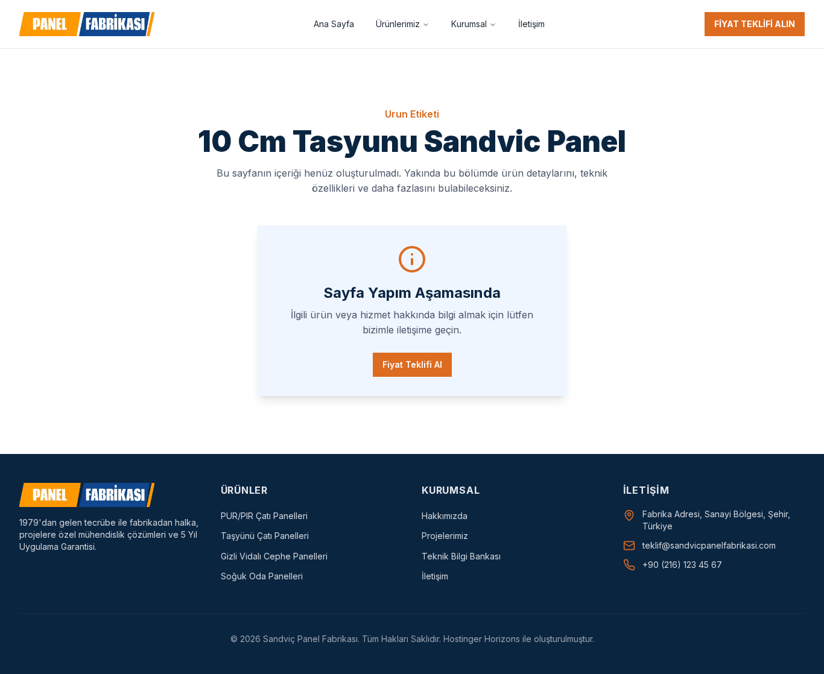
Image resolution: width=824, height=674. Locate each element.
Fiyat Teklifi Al (412, 364)
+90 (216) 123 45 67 (682, 564)
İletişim (531, 24)
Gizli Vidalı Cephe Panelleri (274, 556)
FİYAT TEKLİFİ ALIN (754, 24)
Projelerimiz (445, 536)
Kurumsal (469, 24)
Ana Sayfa (334, 24)
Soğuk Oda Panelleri (262, 576)
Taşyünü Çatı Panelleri (265, 536)
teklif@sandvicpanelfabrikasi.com (709, 545)
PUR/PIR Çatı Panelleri (264, 516)
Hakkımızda (444, 516)
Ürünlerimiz (398, 24)
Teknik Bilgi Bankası (461, 556)
